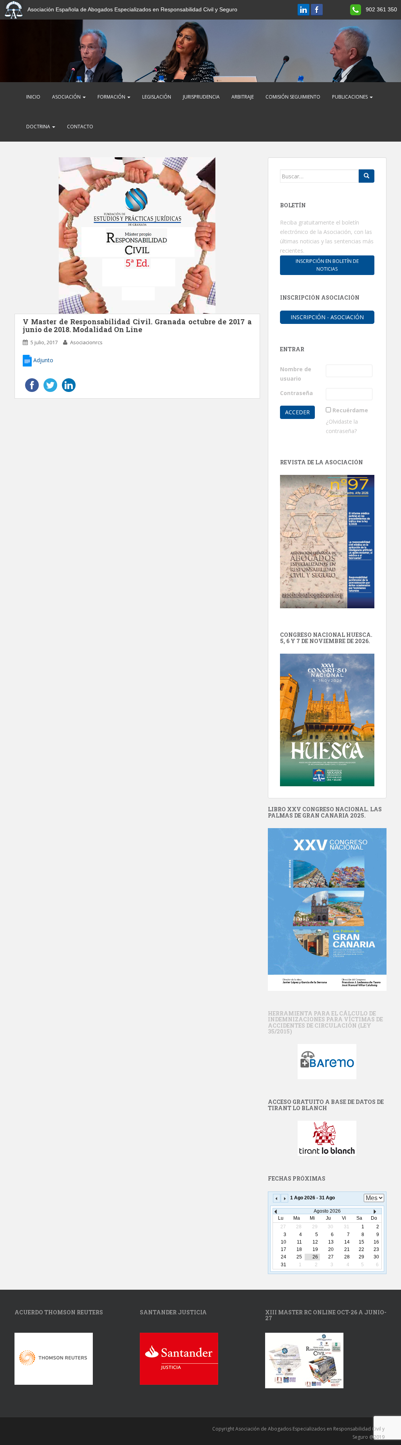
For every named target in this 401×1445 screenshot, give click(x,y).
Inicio (33, 96)
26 (315, 1257)
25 (299, 1257)
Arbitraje (242, 96)
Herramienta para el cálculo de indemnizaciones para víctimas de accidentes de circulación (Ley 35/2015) (325, 1022)
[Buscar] (366, 176)
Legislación (156, 96)
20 (331, 1249)
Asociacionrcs (86, 342)
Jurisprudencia (201, 96)
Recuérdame (350, 410)
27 (331, 1257)
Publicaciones (350, 96)
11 (299, 1242)
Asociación (67, 96)
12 (315, 1242)
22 (361, 1249)
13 (331, 1242)
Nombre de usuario (295, 373)
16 (376, 1242)
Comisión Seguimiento (293, 96)
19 (315, 1249)
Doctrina (38, 126)
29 (361, 1257)
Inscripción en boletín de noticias (327, 265)
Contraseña (296, 393)
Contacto (80, 126)
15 (361, 1242)
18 (299, 1249)
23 (376, 1249)
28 (347, 1257)
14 (347, 1242)
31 (283, 1264)
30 (376, 1257)
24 (283, 1257)
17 (283, 1249)
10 (283, 1242)
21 (347, 1249)
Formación (112, 96)
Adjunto (42, 360)
